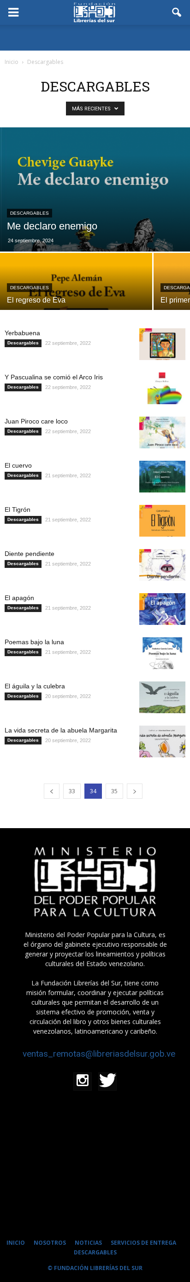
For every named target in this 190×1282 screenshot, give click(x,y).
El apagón (19, 597)
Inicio (11, 62)
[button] (177, 12)
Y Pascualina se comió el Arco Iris (54, 377)
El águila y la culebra (35, 686)
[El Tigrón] (162, 521)
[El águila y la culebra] (162, 697)
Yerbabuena (22, 333)
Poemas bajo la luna (34, 642)
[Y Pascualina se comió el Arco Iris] (162, 388)
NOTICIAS (88, 1243)
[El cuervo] (162, 476)
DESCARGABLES (95, 1252)
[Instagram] (82, 1081)
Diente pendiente (29, 553)
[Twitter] (107, 1081)
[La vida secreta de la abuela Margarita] (162, 741)
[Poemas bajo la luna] (162, 653)
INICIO (15, 1243)
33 (72, 791)
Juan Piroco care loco (36, 421)
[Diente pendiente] (162, 565)
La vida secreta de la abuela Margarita (61, 730)
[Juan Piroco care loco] (162, 432)
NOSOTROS (50, 1243)
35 (114, 791)
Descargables (29, 213)
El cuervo (18, 465)
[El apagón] (162, 609)
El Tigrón (17, 509)
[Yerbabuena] (162, 344)
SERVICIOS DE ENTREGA (143, 1243)
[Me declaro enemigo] (95, 189)
